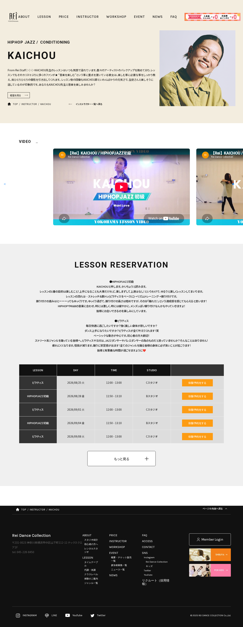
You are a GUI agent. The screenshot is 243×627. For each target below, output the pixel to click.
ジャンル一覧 (91, 583)
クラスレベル (91, 574)
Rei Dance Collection (157, 561)
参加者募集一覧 (119, 565)
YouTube (148, 575)
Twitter (147, 570)
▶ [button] (233, 184)
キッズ (149, 566)
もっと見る (121, 458)
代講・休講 (90, 570)
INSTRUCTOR (118, 541)
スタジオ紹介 (91, 540)
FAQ (144, 535)
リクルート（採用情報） (155, 582)
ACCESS (147, 541)
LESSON (87, 557)
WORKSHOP (117, 547)
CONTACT (148, 547)
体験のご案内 (91, 578)
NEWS (113, 575)
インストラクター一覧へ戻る (89, 104)
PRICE (113, 535)
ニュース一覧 (118, 569)
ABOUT (86, 535)
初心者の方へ (91, 544)
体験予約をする (197, 383)
